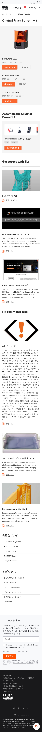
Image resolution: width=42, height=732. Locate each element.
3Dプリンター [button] (19, 7)
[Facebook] (14, 708)
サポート (11, 14)
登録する (9, 656)
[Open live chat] (36, 726)
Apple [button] (10, 84)
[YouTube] (28, 708)
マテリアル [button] (33, 8)
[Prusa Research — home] (5, 8)
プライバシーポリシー (19, 663)
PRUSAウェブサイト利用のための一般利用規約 (18, 678)
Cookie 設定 (7, 691)
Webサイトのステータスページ (13, 689)
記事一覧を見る (11, 200)
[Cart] (38, 2)
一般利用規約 (7, 675)
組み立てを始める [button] (13, 148)
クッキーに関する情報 (10, 683)
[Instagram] (19, 708)
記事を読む (10, 251)
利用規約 (30, 663)
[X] (23, 708)
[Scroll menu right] (39, 7)
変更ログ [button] (25, 67)
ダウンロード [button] (9, 67)
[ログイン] (34, 2)
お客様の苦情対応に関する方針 (13, 686)
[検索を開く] (30, 2)
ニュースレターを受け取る (20, 651)
